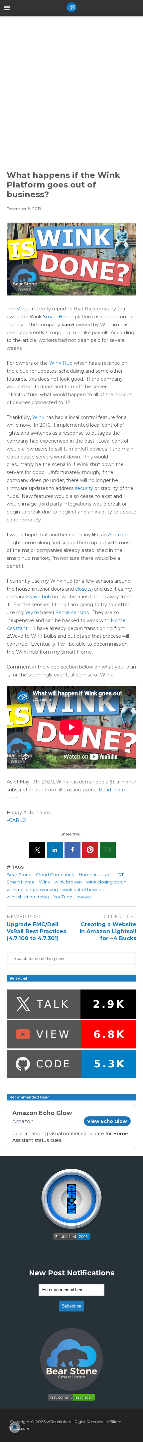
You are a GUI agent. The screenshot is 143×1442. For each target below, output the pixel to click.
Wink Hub (60, 363)
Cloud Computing (55, 874)
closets (83, 589)
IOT (120, 874)
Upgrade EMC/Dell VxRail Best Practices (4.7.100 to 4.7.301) (36, 931)
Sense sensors (72, 612)
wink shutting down (28, 896)
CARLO (17, 820)
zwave (84, 896)
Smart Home (58, 317)
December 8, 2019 (24, 208)
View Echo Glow (107, 1121)
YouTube (62, 896)
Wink (38, 417)
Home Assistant (95, 874)
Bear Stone (19, 874)
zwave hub (38, 597)
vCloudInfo (57, 1421)
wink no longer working (32, 889)
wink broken (68, 881)
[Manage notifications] (14, 1427)
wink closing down (106, 881)
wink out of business (83, 889)
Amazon (118, 535)
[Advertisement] (71, 87)
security (84, 488)
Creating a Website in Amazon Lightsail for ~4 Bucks (107, 931)
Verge (24, 309)
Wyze (32, 612)
